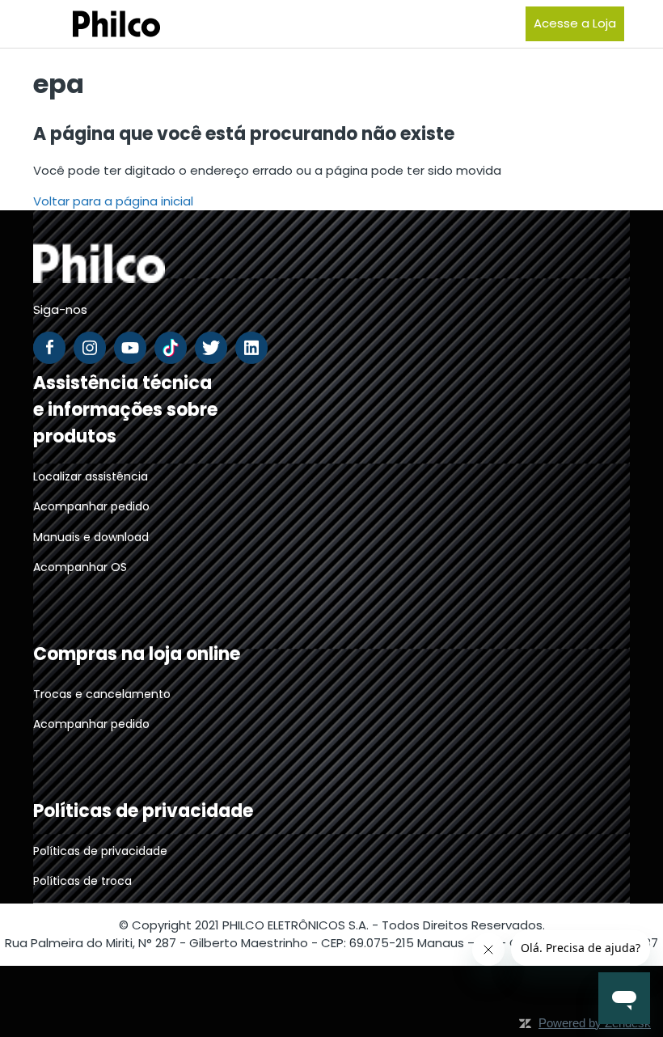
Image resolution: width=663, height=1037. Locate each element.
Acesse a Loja (575, 23)
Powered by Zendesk (594, 1023)
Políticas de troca (82, 881)
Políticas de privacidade (100, 851)
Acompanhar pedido (91, 506)
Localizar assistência (90, 476)
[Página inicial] (96, 24)
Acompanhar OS (80, 567)
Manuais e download (91, 537)
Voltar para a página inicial (113, 201)
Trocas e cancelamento (102, 694)
